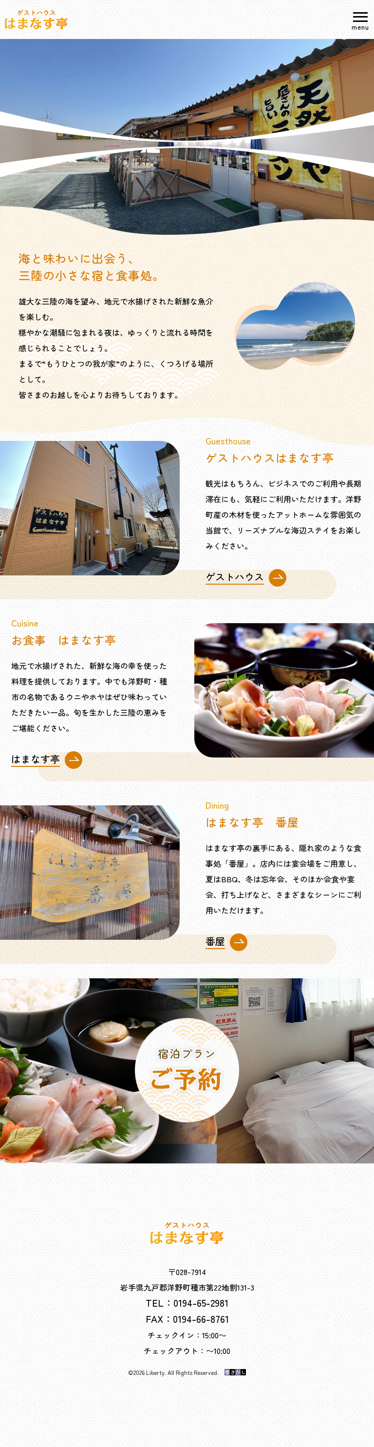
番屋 (215, 942)
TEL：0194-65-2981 (187, 1302)
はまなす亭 (35, 760)
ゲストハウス (235, 578)
